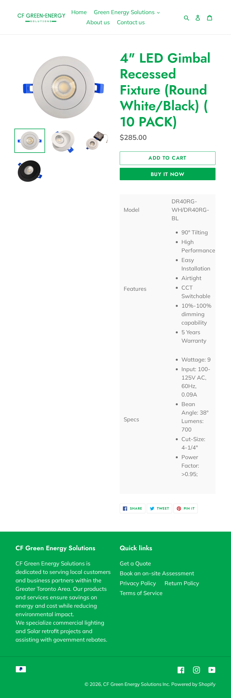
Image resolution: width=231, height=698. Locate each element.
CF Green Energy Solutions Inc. (136, 684)
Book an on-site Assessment (157, 573)
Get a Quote (135, 563)
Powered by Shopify (193, 684)
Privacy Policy (138, 583)
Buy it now (168, 174)
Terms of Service (141, 592)
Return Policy (182, 583)
